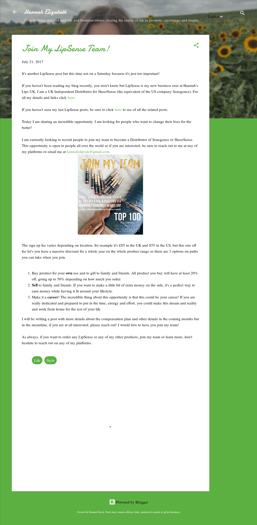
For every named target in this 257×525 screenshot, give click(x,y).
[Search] (242, 13)
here (71, 97)
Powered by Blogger (131, 501)
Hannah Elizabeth (45, 12)
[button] (196, 46)
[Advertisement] (229, 110)
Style (50, 360)
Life (37, 360)
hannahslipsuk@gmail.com (88, 151)
